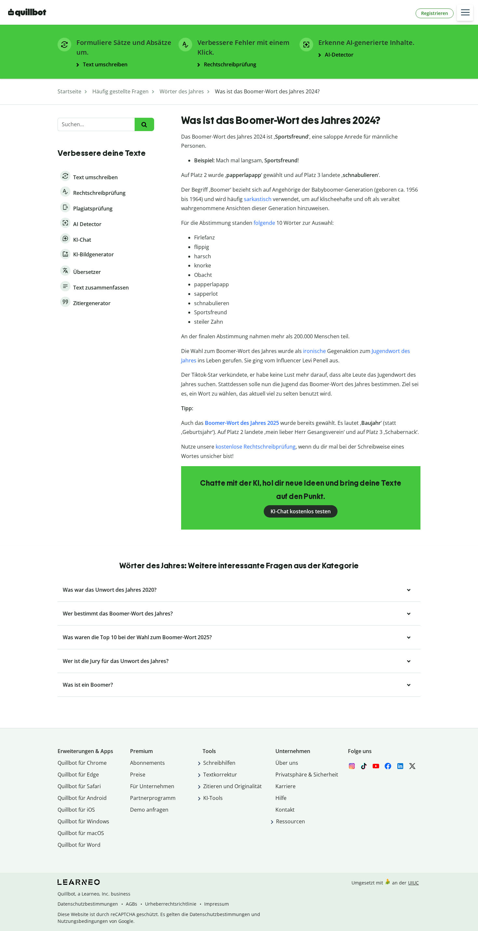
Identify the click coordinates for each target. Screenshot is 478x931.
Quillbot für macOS (81, 833)
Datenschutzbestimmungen (88, 904)
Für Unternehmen (152, 786)
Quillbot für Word (79, 844)
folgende (264, 222)
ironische (314, 351)
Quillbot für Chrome (82, 762)
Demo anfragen (149, 809)
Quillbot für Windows (83, 821)
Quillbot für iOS (76, 809)
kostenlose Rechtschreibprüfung (256, 446)
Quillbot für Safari (79, 786)
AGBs (131, 904)
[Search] (144, 124)
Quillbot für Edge (78, 774)
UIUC (413, 883)
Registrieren (434, 13)
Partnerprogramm (153, 798)
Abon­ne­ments (147, 762)
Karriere (285, 786)
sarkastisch (258, 199)
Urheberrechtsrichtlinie (170, 904)
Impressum (216, 904)
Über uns (286, 762)
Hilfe (280, 798)
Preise (137, 774)
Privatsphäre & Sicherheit (306, 774)
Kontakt (285, 809)
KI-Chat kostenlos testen (301, 511)
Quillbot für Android (82, 798)
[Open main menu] (465, 13)
